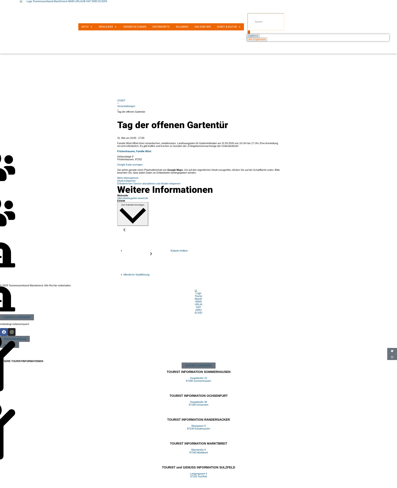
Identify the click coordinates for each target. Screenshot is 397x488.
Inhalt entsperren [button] (126, 180)
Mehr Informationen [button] (127, 178)
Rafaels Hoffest (178, 250)
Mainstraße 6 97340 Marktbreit (198, 451)
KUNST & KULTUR (227, 26)
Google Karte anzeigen (130, 164)
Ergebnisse (253, 36)
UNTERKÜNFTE (161, 26)
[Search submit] (249, 32)
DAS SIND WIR (202, 26)
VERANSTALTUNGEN (134, 26)
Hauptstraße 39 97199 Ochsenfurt (198, 403)
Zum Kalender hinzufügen (132, 205)
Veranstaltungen (126, 106)
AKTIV (85, 26)
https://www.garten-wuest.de (132, 198)
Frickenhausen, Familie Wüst (134, 151)
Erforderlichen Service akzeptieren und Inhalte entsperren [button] (149, 183)
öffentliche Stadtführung (136, 274)
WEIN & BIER (106, 26)
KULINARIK (182, 26)
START (121, 100)
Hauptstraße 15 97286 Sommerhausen (198, 379)
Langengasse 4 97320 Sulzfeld (198, 475)
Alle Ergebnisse (257, 39)
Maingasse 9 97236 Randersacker (198, 427)
